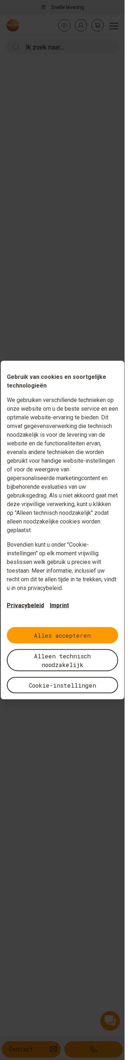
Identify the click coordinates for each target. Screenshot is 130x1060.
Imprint (59, 605)
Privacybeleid (25, 605)
